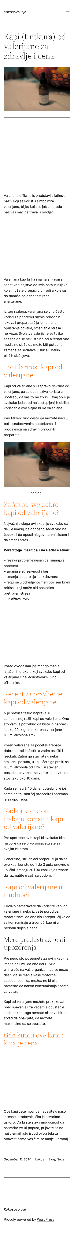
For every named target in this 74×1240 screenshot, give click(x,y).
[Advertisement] (37, 160)
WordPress (45, 1219)
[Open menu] (68, 12)
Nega (60, 1159)
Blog (52, 1159)
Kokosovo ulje (15, 12)
